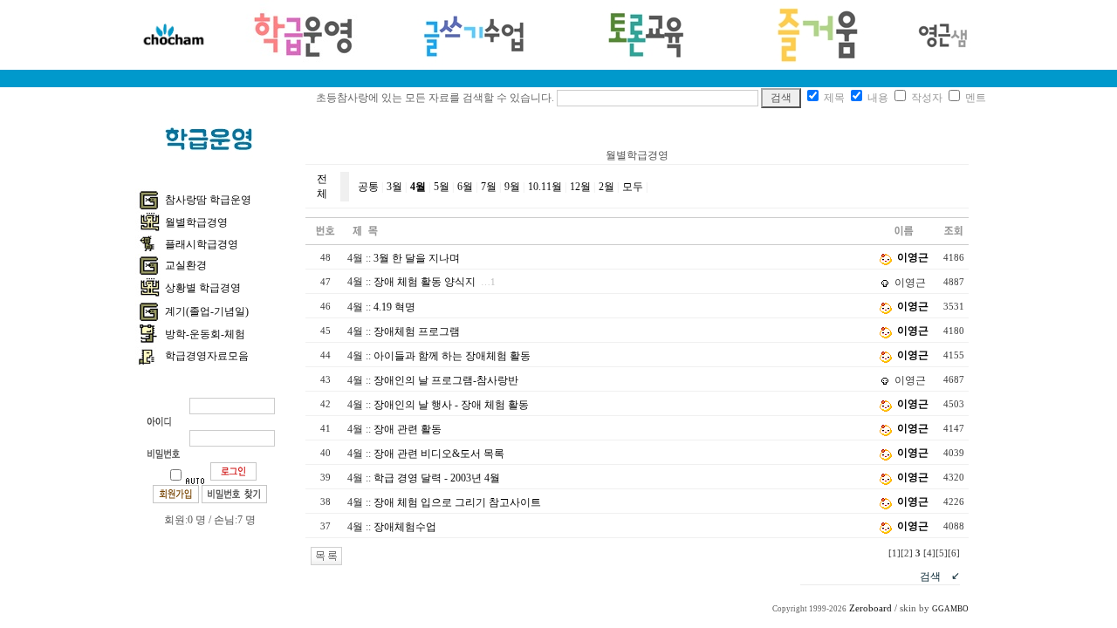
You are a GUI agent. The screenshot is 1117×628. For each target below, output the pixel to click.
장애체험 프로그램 (416, 331)
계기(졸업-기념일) (207, 311)
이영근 (913, 257)
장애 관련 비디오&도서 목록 (438, 453)
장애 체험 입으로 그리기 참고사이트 (457, 502)
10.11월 (545, 187)
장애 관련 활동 (407, 429)
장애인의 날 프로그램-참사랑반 (445, 380)
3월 (394, 187)
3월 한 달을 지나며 (416, 258)
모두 (632, 187)
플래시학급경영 (201, 244)
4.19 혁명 (394, 307)
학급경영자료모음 (207, 356)
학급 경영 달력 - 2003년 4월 (436, 478)
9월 (512, 187)
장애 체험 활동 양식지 (424, 282)
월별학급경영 (196, 222)
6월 (465, 187)
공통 (368, 187)
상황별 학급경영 (203, 288)
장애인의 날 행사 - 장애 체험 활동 (451, 405)
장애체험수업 (404, 527)
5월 (441, 187)
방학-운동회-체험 (205, 334)
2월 (606, 187)
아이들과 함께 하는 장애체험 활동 (452, 356)
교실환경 (186, 265)
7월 (489, 187)
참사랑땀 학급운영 (208, 200)
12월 (580, 187)
